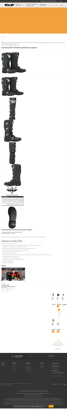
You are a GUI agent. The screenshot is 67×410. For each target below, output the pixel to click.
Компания (14, 363)
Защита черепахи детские (56, 13)
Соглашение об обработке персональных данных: (33, 396)
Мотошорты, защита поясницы (15, 16)
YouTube (57, 376)
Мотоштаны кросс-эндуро (7, 12)
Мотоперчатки (25, 42)
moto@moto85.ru (55, 370)
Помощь (42, 363)
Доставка (15, 1)
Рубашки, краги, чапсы (63, 16)
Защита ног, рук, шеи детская (55, 8)
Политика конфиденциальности (30, 370)
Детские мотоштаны (54, 27)
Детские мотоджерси (55, 25)
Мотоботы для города (23, 11)
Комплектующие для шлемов (32, 11)
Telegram (54, 376)
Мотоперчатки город (47, 11)
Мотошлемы (16, 42)
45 (13, 286)
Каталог (2, 363)
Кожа (35, 42)
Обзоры (42, 367)
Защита (8, 42)
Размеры (42, 366)
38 (4, 286)
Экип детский (31, 42)
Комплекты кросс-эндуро (7, 9)
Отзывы (32, 1)
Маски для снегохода (40, 17)
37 (3, 286)
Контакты (36, 1)
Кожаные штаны (63, 11)
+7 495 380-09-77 (55, 363)
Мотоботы (12, 42)
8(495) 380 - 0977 (19, 4)
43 (10, 286)
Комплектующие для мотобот (24, 13)
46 (14, 286)
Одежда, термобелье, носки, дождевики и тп (49, 42)
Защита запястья (15, 17)
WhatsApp (59, 376)
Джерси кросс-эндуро (8, 16)
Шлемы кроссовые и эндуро (33, 8)
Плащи (62, 13)
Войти (61, 1)
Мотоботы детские (54, 16)
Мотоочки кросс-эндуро (40, 9)
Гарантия (27, 1)
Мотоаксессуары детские (56, 32)
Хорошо (51, 406)
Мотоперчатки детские (55, 30)
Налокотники (14, 13)
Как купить (11, 1)
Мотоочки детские (54, 20)
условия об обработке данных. (37, 406)
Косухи (62, 8)
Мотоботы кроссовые (22, 8)
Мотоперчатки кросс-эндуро (47, 8)
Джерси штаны (4, 42)
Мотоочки (21, 42)
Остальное (13, 43)
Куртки (62, 9)
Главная (2, 1)
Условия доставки (28, 367)
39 (5, 286)
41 (8, 286)
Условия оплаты (28, 366)
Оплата (20, 1)
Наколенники (14, 12)
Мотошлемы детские (55, 18)
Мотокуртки (38, 42)
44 (12, 286)
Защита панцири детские (55, 11)
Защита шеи (14, 11)
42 (9, 286)
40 (7, 286)
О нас (7, 1)
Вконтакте (52, 376)
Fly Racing (7, 291)
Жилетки (63, 12)
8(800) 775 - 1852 (19, 5)
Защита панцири (15, 8)
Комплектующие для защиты (15, 19)
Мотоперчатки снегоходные (47, 13)
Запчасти (16, 43)
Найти (55, 1)
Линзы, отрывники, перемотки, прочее (40, 13)
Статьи (24, 1)
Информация (28, 363)
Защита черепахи (13, 10)
